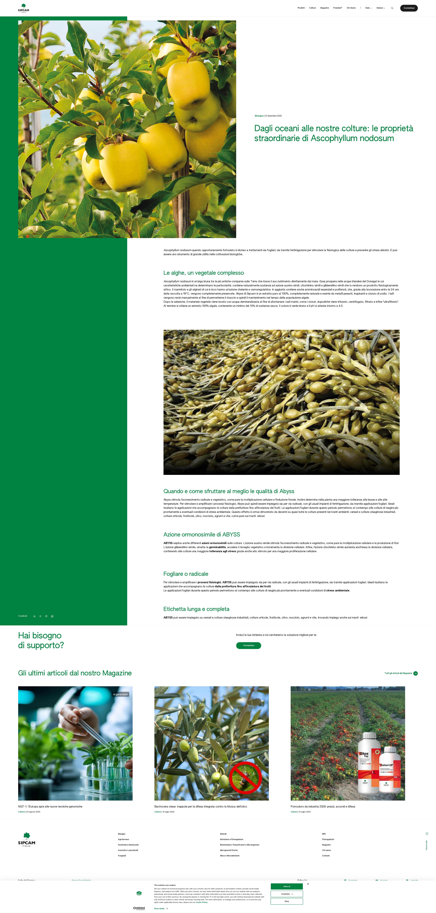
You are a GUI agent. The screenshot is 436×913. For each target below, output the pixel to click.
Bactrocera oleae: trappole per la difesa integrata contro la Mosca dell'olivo (200, 806)
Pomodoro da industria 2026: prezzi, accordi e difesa (323, 806)
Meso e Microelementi (229, 856)
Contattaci (248, 646)
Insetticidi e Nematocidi (128, 845)
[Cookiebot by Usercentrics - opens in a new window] (139, 908)
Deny (287, 901)
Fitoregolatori (328, 839)
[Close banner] (308, 884)
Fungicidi (122, 856)
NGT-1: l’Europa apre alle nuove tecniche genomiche (50, 806)
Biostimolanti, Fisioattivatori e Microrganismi (239, 845)
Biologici (121, 834)
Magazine (324, 8)
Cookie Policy (202, 902)
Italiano (380, 8)
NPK (324, 834)
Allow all (286, 886)
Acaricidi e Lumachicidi (128, 850)
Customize (285, 894)
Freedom (337, 8)
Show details (159, 908)
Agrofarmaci (123, 839)
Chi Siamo (351, 8)
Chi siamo (326, 850)
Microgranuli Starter (229, 850)
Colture (312, 8)
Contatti (325, 856)
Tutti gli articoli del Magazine (398, 673)
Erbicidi (223, 834)
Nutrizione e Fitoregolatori (231, 839)
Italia (367, 8)
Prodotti (301, 8)
